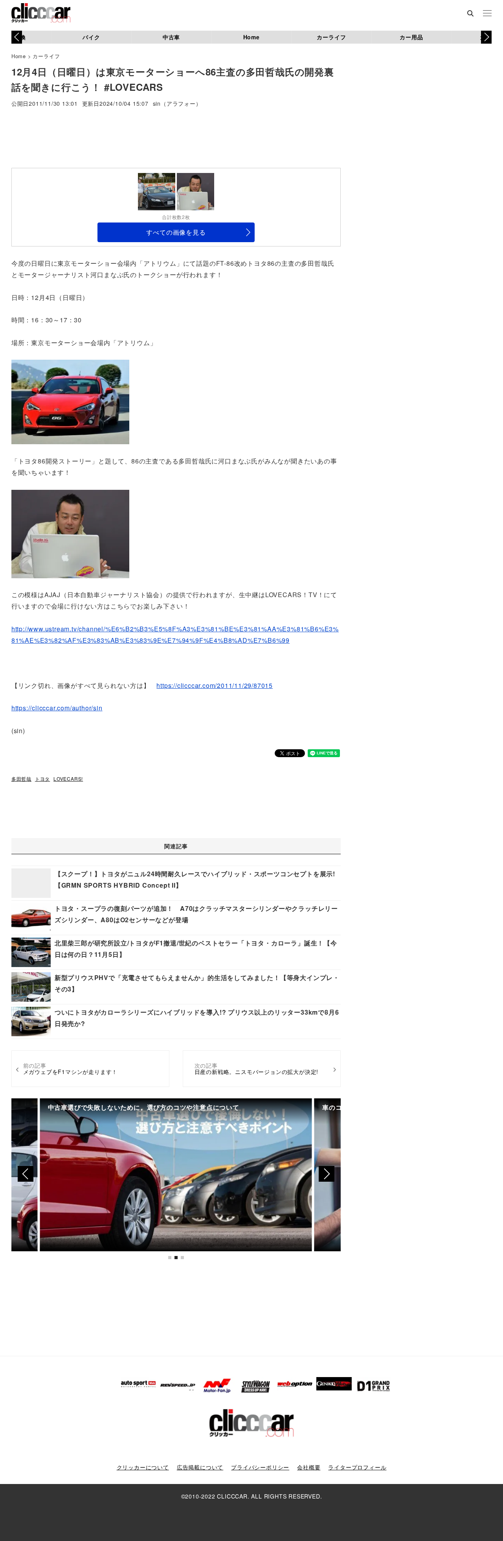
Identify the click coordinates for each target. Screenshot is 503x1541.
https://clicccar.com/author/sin (57, 707)
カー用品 (411, 37)
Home (251, 37)
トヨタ (42, 778)
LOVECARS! (68, 778)
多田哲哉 (21, 778)
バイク (91, 37)
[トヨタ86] (70, 401)
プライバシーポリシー (260, 1467)
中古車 (171, 37)
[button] (486, 37)
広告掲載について (200, 1467)
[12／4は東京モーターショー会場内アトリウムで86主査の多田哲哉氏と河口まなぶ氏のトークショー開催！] (70, 532)
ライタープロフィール (357, 1467)
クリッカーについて (143, 1467)
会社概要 (308, 1467)
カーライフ (331, 37)
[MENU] (487, 13)
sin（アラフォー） (177, 104)
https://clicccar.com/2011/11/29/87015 (214, 685)
